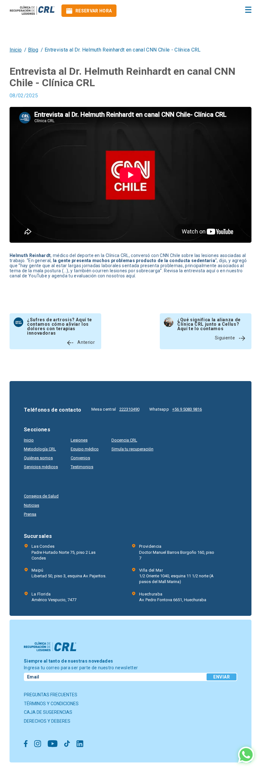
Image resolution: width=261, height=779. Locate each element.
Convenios (80, 458)
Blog (33, 50)
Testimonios (82, 466)
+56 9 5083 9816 (187, 409)
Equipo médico (85, 449)
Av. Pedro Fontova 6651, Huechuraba (172, 597)
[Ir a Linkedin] (79, 744)
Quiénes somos (38, 458)
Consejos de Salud (41, 496)
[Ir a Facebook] (26, 744)
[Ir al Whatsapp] (246, 755)
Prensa (30, 514)
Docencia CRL (124, 440)
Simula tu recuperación (132, 449)
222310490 (129, 409)
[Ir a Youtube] (52, 744)
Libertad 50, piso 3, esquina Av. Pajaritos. (69, 573)
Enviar (221, 676)
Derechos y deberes (47, 721)
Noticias (31, 505)
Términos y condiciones (51, 703)
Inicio (16, 50)
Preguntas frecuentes (50, 694)
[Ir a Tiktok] (67, 744)
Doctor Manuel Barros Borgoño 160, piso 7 (176, 552)
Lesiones (79, 440)
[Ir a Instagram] (37, 744)
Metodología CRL (40, 449)
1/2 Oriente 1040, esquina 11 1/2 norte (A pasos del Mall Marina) (176, 576)
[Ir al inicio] (32, 10)
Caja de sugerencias (48, 712)
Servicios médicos (41, 466)
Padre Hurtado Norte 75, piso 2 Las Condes (63, 552)
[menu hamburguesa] (248, 9)
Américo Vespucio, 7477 (54, 597)
